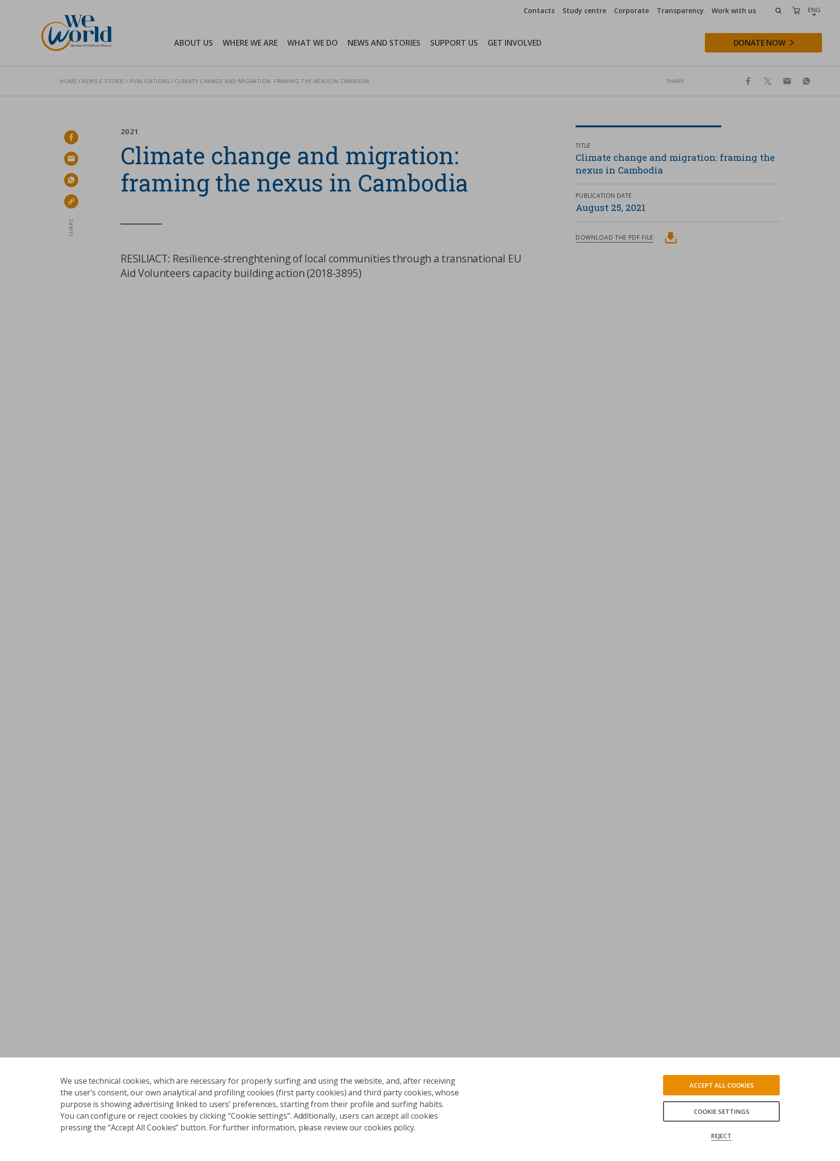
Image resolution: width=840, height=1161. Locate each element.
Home (68, 81)
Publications (149, 81)
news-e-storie (103, 81)
